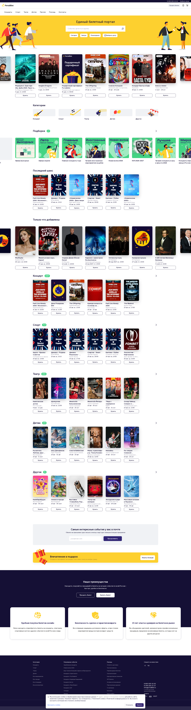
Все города (36, 679)
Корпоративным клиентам (114, 676)
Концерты (8, 12)
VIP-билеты (110, 679)
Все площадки (37, 682)
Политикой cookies (98, 699)
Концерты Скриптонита (70, 673)
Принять (139, 705)
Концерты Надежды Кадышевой (73, 679)
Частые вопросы (112, 668)
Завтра (66, 693)
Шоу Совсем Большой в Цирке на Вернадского (77, 670)
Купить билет (105, 595)
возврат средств (106, 631)
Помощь (52, 12)
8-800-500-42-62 (172, 1)
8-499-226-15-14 (150, 686)
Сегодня (66, 690)
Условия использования (114, 682)
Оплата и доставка (112, 665)
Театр (26, 12)
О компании (110, 688)
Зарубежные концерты (70, 665)
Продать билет (86, 595)
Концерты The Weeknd (70, 676)
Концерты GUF (68, 688)
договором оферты (99, 628)
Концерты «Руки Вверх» (70, 685)
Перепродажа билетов (113, 670)
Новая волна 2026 (69, 668)
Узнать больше (147, 558)
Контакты (62, 12)
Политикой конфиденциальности (118, 699)
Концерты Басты (68, 682)
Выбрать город (184, 1)
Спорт (17, 12)
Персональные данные (113, 685)
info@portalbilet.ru (150, 687)
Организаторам (111, 673)
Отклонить (129, 705)
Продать (174, 5)
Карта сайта (110, 693)
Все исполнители (38, 685)
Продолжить (113, 539)
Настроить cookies (53, 705)
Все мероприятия (38, 676)
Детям (34, 12)
